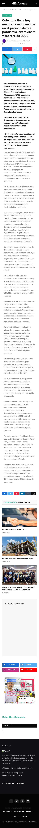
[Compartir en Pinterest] (27, 49)
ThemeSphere (31, 821)
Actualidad (7, 15)
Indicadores (19, 811)
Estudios (29, 811)
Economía (27, 808)
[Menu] (3, 3)
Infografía (7, 811)
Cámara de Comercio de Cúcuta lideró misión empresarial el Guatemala (18, 588)
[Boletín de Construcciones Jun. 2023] (19, 546)
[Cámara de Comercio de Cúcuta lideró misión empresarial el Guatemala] (19, 575)
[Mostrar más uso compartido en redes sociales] (35, 49)
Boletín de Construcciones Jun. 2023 (17, 559)
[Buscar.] (36, 3)
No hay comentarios (10, 44)
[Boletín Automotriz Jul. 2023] (19, 517)
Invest (24, 816)
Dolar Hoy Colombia (13, 717)
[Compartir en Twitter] (7, 49)
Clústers (16, 816)
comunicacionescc (15, 41)
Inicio (8, 808)
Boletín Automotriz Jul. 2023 (14, 530)
